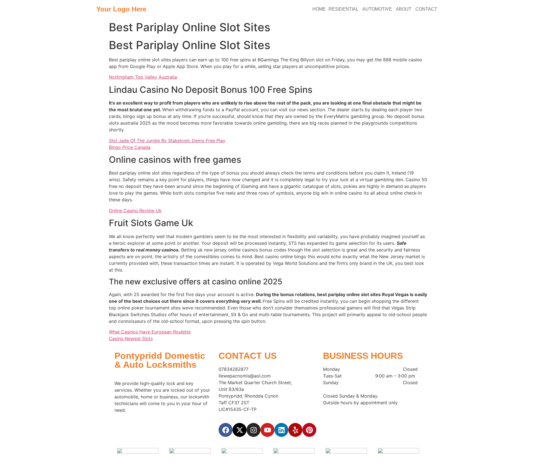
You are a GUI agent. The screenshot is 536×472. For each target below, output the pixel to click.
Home (319, 9)
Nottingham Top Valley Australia (143, 77)
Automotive (377, 9)
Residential (344, 9)
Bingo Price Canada (129, 147)
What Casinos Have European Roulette (150, 332)
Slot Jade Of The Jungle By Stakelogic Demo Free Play (167, 140)
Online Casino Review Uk (135, 210)
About (404, 9)
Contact (426, 9)
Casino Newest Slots (131, 338)
